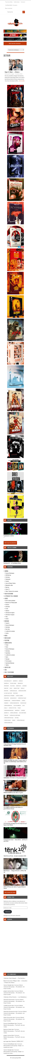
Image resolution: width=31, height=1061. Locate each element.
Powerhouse (7, 700)
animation (20, 683)
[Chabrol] (15, 364)
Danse (6, 647)
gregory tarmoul (8, 991)
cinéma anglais (13, 690)
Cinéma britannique (8, 710)
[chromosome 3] (15, 200)
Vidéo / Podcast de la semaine (11, 591)
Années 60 (6, 683)
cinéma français (20, 720)
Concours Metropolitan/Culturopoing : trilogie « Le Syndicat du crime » (14, 1045)
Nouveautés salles (9, 585)
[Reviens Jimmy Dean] (15, 153)
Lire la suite (21, 80)
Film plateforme (9, 594)
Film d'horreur (17, 705)
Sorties (7, 618)
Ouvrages (7, 659)
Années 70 (6, 712)
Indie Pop (6, 688)
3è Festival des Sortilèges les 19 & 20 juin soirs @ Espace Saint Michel (15, 824)
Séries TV (7, 589)
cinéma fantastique (8, 717)
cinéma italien (7, 720)
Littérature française (9, 614)
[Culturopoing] (15, 27)
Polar (6, 616)
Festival (7, 581)
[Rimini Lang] (15, 470)
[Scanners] (15, 224)
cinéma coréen (19, 695)
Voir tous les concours (15, 43)
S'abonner (7, 911)
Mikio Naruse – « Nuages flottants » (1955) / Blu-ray (15, 871)
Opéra (6, 657)
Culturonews (17, 2)
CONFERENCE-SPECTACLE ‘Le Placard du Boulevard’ (15, 778)
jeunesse (24, 685)
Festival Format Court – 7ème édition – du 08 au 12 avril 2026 (15, 840)
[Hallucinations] (15, 177)
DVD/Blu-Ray (8, 575)
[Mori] (15, 457)
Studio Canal (13, 683)
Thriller (6, 715)
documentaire (22, 712)
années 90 (15, 680)
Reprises (7, 587)
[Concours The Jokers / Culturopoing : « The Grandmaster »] (15, 39)
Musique (7, 621)
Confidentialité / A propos (11, 5)
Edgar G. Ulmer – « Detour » (12, 72)
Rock (11, 688)
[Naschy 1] (15, 270)
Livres (6, 598)
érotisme (15, 693)
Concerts (7, 623)
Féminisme (6, 685)
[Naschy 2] (15, 294)
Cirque (6, 645)
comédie (23, 710)
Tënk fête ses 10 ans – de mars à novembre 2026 (15, 856)
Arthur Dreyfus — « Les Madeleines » (18, 997)
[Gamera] (15, 340)
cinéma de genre (22, 690)
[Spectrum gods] (15, 387)
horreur (6, 702)
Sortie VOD (7, 667)
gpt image (6, 1041)
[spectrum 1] (15, 517)
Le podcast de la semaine (11, 596)
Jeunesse (7, 610)
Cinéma (6, 571)
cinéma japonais (14, 712)
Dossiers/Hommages (9, 573)
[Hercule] (15, 434)
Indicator (6, 698)
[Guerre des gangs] (15, 317)
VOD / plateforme (9, 672)
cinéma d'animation (14, 702)
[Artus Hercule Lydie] (15, 411)
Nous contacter (8, 8)
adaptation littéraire (9, 695)
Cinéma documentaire (15, 715)
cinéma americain (8, 722)
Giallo (5, 707)
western (6, 690)
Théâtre (7, 665)
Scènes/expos (8, 643)
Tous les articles (9, 2)
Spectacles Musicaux (9, 663)
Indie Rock (18, 685)
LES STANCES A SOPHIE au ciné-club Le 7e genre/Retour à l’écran (13, 808)
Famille (22, 688)
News (6, 636)
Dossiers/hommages (9, 625)
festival (17, 717)
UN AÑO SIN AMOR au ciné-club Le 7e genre (13, 792)
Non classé (7, 638)
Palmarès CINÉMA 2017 (17, 1041)
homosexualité (7, 680)
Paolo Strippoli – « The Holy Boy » (17, 978)
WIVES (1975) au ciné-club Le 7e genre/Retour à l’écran (15, 887)
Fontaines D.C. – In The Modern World (12, 563)
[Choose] (15, 130)
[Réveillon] (15, 107)
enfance (21, 680)
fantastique (23, 702)
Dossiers (7, 604)
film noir (12, 685)
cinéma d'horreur (16, 700)
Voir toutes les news (10, 892)
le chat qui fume (8, 693)
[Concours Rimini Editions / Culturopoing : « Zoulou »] (15, 31)
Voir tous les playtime (10, 542)
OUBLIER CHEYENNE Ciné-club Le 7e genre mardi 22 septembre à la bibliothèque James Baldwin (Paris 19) (15, 761)
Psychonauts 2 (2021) (9, 536)
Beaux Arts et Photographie (11, 602)
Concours (23, 2)
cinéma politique (22, 698)
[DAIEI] (15, 494)
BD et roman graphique (10, 600)
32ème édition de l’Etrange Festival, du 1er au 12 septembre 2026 (15, 744)
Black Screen (7, 980)
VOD (6, 670)
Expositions (7, 653)
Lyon (23, 705)
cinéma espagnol (8, 705)
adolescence (13, 698)
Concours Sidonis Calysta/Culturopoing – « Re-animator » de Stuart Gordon (14, 986)
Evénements (7, 579)
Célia (5, 978)
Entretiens (7, 577)
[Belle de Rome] (15, 247)
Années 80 (17, 710)
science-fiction (12, 707)
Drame (13, 720)
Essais (6, 608)
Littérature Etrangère (9, 612)
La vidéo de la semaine (10, 631)
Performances (8, 661)
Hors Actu (7, 629)
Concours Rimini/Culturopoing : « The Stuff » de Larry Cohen (14, 1025)
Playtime (7, 640)
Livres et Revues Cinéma (10, 583)
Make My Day (16, 688)
